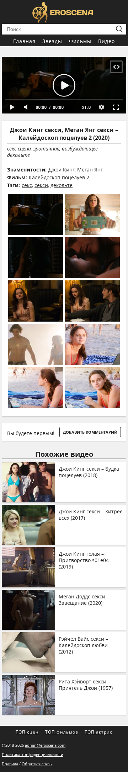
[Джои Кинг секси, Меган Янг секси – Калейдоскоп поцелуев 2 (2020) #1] (35, 214)
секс (27, 185)
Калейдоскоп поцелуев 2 (59, 177)
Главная (24, 41)
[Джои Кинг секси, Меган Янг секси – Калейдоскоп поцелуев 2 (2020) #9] (35, 387)
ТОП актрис (98, 732)
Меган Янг (90, 169)
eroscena (64, 5)
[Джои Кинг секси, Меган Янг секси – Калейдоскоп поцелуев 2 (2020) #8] (92, 344)
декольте (61, 185)
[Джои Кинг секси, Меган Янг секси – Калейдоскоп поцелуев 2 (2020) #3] (35, 257)
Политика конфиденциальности (32, 754)
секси (41, 185)
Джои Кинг (61, 169)
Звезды (52, 41)
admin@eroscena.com (45, 745)
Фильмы (80, 41)
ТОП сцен (27, 732)
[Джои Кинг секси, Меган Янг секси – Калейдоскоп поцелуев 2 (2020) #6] (92, 300)
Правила (10, 763)
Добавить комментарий (90, 432)
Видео (106, 41)
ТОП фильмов (61, 732)
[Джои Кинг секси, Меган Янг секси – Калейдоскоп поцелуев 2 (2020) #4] (92, 257)
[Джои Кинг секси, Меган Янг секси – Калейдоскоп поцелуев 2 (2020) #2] (92, 214)
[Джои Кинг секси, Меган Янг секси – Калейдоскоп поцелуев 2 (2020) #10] (92, 387)
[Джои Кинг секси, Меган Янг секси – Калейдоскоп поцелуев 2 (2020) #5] (35, 300)
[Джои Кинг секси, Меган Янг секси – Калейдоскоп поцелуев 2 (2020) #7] (35, 344)
